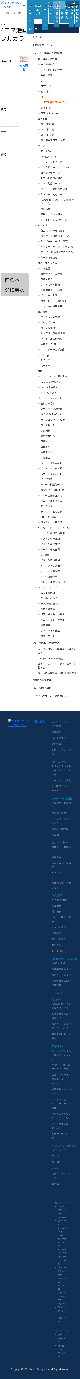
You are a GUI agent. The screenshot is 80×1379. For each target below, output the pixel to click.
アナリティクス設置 (51, 409)
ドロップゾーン (49, 322)
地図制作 (45, 91)
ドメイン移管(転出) (51, 538)
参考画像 (24, 67)
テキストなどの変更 (51, 511)
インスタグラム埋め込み (54, 376)
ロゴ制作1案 (47, 124)
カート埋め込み (49, 257)
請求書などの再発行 (51, 522)
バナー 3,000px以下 (51, 473)
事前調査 (45, 625)
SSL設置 (45, 554)
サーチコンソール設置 (53, 419)
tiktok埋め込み (49, 392)
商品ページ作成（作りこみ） (56, 236)
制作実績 (61, 11)
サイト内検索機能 (50, 284)
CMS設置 (45, 268)
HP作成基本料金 (49, 64)
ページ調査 (47, 479)
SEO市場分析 (48, 592)
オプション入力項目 (51, 317)
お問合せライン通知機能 (54, 301)
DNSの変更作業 (49, 576)
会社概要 (56, 726)
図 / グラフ (46, 96)
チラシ (55, 1168)
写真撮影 (45, 430)
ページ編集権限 (49, 327)
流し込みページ (49, 151)
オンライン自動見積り (65, 1146)
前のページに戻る (15, 284)
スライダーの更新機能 (53, 349)
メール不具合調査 (50, 571)
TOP (77, 1364)
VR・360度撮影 (60, 899)
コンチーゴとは (30, 17)
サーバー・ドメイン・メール (53, 528)
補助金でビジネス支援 (65, 959)
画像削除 (45, 446)
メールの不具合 (42, 688)
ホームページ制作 (62, 798)
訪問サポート (48, 636)
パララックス (48, 365)
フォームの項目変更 (51, 306)
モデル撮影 (58, 951)
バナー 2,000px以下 (51, 468)
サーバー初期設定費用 (53, 533)
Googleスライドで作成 (50, 658)
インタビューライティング (55, 167)
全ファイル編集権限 (51, 338)
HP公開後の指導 (49, 603)
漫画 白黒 (46, 107)
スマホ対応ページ (50, 183)
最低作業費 (47, 75)
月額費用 (56, 857)
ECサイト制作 (60, 842)
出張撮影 (56, 933)
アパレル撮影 (59, 939)
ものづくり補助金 (61, 975)
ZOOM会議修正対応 (51, 495)
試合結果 (45, 209)
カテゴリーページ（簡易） (55, 241)
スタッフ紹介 (59, 737)
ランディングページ (51, 162)
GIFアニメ (46, 86)
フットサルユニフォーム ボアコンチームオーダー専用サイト (62, 1231)
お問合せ (73, 6)
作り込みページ (49, 156)
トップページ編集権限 (53, 333)
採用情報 (56, 743)
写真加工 (45, 457)
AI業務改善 (56, 13)
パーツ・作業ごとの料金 (47, 53)
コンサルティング (47, 587)
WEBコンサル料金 (61, 780)
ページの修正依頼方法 (46, 643)
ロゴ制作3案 (47, 135)
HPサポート (40, 37)
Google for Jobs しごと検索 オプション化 (58, 201)
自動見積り (77, 13)
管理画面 (42, 311)
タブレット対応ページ (53, 194)
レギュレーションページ (54, 219)
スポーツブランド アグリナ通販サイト (62, 1314)
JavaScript (44, 355)
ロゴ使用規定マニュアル (54, 140)
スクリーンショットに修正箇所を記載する (57, 665)
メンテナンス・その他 (50, 398)
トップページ (9, 12)
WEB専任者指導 (49, 598)
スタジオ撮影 (59, 927)
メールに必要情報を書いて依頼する (57, 673)
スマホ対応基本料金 (51, 178)
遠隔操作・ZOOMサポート (55, 490)
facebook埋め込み (51, 382)
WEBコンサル (38, 9)
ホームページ (45, 15)
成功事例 (66, 11)
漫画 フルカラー (49, 113)
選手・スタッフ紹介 (51, 214)
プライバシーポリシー (62, 1338)
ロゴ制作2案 (47, 129)
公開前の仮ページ (50, 172)
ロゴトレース (48, 425)
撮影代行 (56, 945)
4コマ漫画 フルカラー (55, 102)
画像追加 (45, 441)
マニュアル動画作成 (51, 501)
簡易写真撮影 (48, 436)
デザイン (42, 81)
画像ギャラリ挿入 (50, 344)
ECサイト (51, 11)
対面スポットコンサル (53, 614)
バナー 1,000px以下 (51, 463)
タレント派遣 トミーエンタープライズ (61, 1055)
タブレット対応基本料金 (54, 189)
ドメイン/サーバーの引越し (49, 696)
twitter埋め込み (49, 387)
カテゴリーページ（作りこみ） (57, 246)
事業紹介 (56, 732)
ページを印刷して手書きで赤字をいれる (57, 651)
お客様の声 (72, 13)
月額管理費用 (59, 813)
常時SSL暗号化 (60, 828)
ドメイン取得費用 (50, 560)
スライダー (46, 360)
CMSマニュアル (42, 45)
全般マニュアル (42, 680)
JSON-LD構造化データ (53, 484)
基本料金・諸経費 (47, 59)
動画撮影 (56, 905)
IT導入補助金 (58, 963)
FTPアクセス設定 (50, 517)
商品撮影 (56, 911)
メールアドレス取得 (51, 565)
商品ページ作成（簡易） (54, 230)
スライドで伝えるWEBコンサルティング (61, 770)
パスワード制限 (49, 295)
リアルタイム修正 (50, 630)
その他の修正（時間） (53, 290)
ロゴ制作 (42, 119)
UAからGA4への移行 (52, 414)
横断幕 (55, 1184)
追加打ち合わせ (49, 403)
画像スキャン (48, 452)
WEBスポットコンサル (53, 619)
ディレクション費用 (51, 69)
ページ (41, 145)
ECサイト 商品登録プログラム (57, 252)
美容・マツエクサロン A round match (61, 1079)
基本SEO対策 (48, 609)
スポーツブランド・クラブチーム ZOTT (61, 1103)
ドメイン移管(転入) (51, 544)
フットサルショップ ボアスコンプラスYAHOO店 (62, 1278)
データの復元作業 (50, 549)
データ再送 (47, 506)
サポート (73, 3)
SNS (40, 371)
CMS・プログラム (47, 263)
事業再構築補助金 (61, 969)
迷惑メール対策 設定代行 (54, 582)
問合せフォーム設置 (51, 273)
